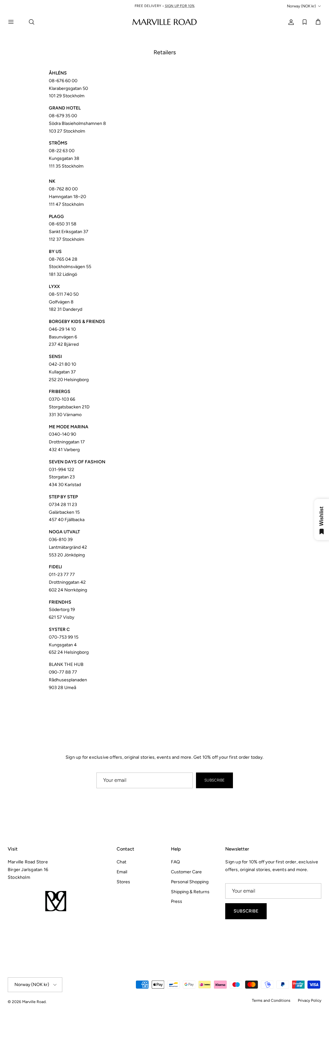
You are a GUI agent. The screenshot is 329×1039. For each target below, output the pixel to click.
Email (122, 872)
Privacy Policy (309, 1000)
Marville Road (34, 1002)
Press (176, 901)
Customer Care (186, 872)
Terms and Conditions (271, 1000)
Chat (121, 862)
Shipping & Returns (190, 892)
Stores (123, 882)
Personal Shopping (190, 882)
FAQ (175, 862)
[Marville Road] (164, 21)
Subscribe (214, 780)
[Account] (289, 21)
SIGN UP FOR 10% (182, 7)
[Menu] (15, 22)
